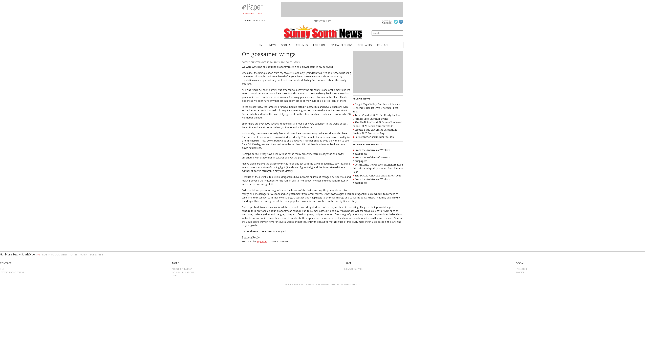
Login (259, 13)
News (272, 45)
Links (175, 275)
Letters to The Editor (12, 272)
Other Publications (183, 272)
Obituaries (365, 45)
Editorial (319, 45)
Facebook (521, 268)
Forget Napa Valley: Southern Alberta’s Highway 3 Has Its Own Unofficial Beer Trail (376, 108)
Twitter (520, 272)
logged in (262, 241)
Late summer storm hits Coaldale (375, 137)
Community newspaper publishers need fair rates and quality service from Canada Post (378, 168)
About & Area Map (182, 268)
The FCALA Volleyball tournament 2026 (378, 175)
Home (260, 45)
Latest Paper (78, 254)
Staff (3, 268)
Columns (302, 45)
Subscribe (248, 13)
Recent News (363, 98)
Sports (286, 45)
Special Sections (341, 45)
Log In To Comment (54, 254)
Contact (383, 45)
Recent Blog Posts (367, 144)
